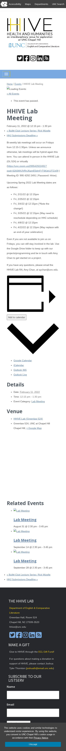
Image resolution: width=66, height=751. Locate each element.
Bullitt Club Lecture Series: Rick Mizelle (28, 130)
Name (11, 687)
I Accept (33, 744)
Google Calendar (23, 360)
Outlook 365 (20, 370)
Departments (41, 4)
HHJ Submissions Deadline (22, 135)
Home (10, 84)
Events (18, 84)
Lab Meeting (38, 401)
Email (10, 704)
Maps (28, 4)
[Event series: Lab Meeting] (50, 526)
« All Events (13, 93)
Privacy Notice (41, 738)
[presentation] (22, 510)
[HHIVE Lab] (30, 30)
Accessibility (15, 4)
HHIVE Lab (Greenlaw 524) (28, 418)
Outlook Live (20, 374)
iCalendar (19, 365)
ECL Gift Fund (45, 651)
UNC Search (58, 4)
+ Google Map (34, 428)
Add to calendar (16, 317)
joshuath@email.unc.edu (40, 668)
